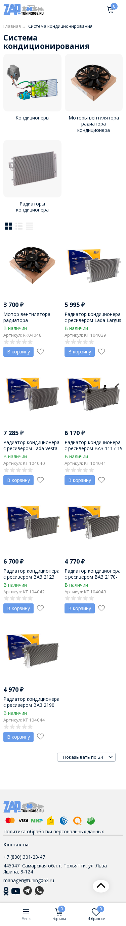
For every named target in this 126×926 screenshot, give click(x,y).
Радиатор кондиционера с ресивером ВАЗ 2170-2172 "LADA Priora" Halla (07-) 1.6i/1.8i (93, 580)
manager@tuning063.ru (28, 880)
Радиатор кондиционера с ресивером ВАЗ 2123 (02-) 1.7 (31, 577)
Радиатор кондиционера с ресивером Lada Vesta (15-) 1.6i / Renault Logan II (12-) (31, 451)
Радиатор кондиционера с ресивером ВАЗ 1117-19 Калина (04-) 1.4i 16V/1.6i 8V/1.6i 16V (94, 451)
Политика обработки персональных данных (53, 831)
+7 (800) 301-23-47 (24, 857)
